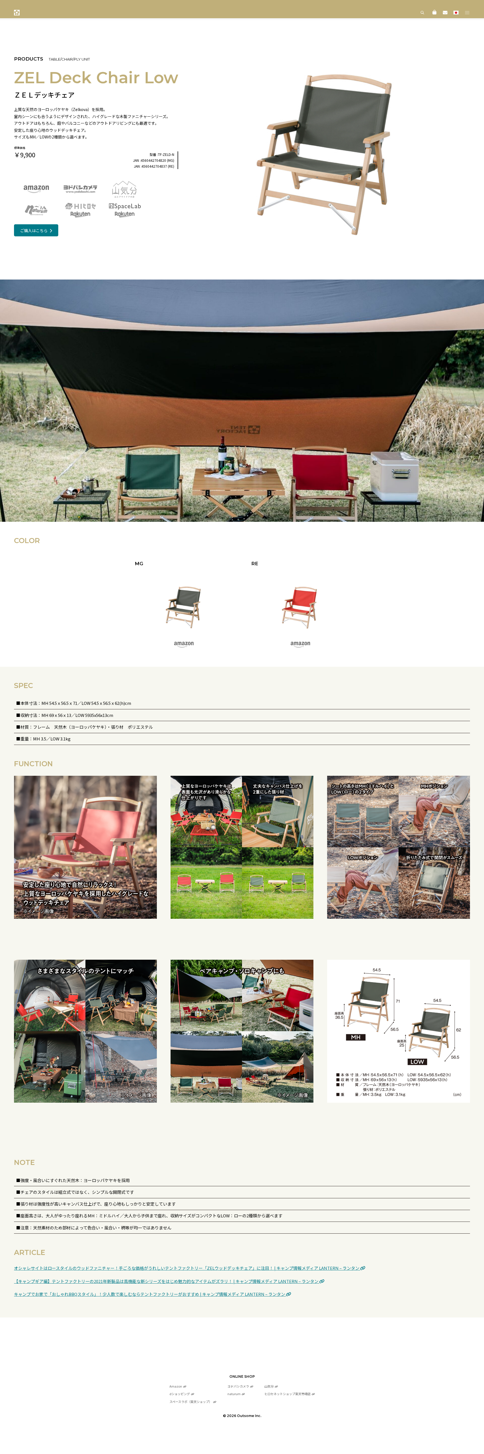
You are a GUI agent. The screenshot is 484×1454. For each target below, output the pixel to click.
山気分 (269, 1386)
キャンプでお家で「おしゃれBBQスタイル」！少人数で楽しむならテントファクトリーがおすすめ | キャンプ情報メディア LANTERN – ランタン (150, 1294)
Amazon (175, 1386)
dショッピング (179, 1393)
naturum (234, 1393)
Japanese (456, 12)
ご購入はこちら (34, 230)
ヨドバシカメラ (238, 1386)
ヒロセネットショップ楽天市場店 (287, 1393)
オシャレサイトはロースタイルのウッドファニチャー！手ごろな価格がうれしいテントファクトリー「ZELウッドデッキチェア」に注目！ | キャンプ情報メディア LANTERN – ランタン (187, 1268)
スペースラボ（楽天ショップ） (190, 1401)
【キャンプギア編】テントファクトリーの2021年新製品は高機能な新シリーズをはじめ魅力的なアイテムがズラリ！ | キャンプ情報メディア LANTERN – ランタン (166, 1281)
